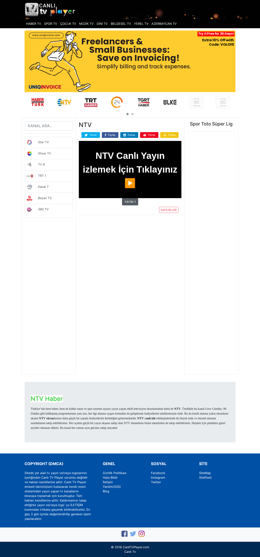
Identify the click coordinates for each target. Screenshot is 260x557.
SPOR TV (50, 24)
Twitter (156, 482)
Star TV (41, 142)
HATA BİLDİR (169, 209)
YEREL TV (141, 24)
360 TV (41, 209)
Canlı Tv (130, 552)
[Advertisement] (130, 247)
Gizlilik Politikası (114, 473)
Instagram (158, 477)
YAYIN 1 (130, 202)
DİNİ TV (102, 24)
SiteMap (205, 473)
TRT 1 (39, 176)
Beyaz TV (42, 198)
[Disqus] (130, 321)
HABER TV (33, 24)
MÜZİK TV (86, 24)
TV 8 (39, 164)
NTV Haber (47, 398)
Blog (106, 491)
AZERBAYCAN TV (164, 24)
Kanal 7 (41, 187)
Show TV (42, 153)
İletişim (108, 482)
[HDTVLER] (50, 9)
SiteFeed (205, 477)
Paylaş (111, 134)
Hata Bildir (110, 477)
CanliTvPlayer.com (136, 547)
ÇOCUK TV (68, 24)
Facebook (158, 473)
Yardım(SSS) (112, 487)
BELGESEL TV (121, 24)
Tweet (93, 134)
